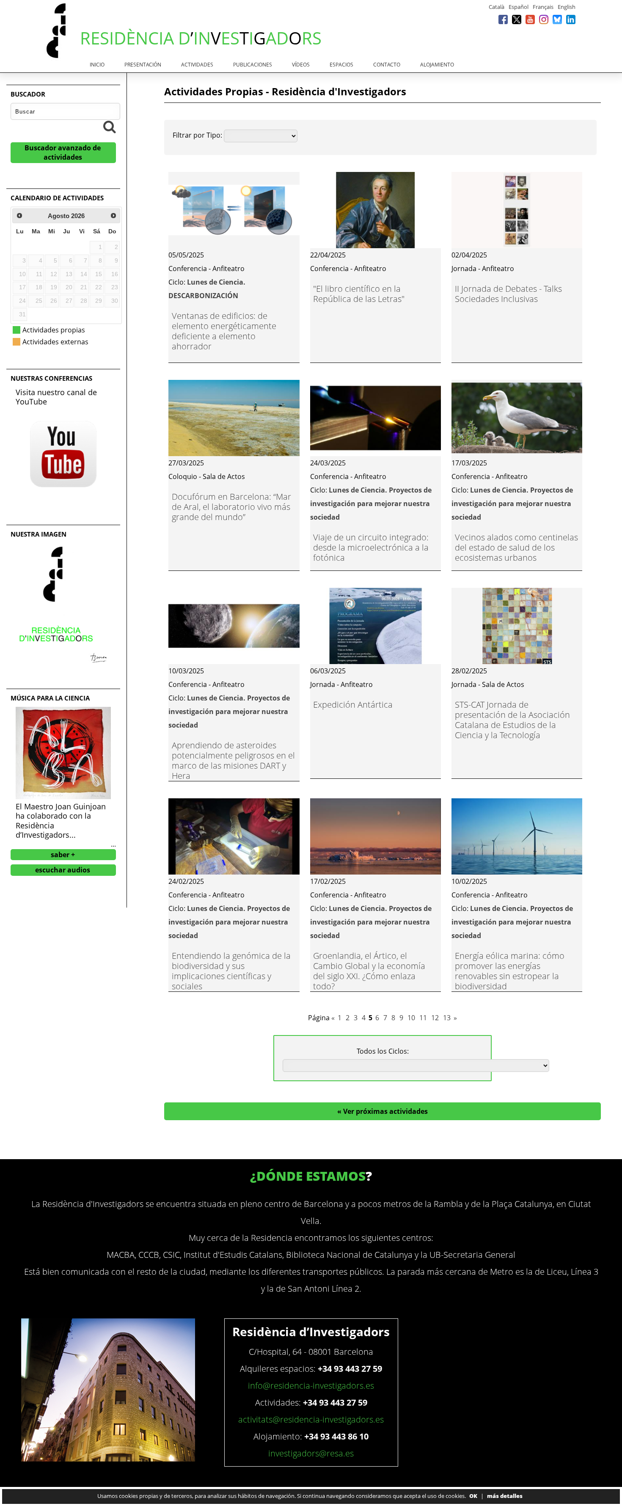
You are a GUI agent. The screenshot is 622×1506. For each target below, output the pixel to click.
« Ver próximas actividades (382, 1111)
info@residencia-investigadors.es (311, 1385)
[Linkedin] (570, 19)
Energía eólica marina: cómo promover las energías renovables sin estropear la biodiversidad (509, 971)
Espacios (341, 64)
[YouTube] (530, 19)
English (566, 7)
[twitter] (516, 19)
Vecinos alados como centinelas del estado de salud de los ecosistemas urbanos (516, 547)
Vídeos (301, 64)
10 (411, 1017)
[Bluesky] (557, 19)
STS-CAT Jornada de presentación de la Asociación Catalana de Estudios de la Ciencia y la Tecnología (512, 720)
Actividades (197, 64)
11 (423, 1017)
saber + (63, 854)
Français (543, 7)
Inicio (97, 64)
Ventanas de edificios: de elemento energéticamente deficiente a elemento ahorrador (224, 331)
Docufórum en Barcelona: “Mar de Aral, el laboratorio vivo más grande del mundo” (231, 507)
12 (435, 1017)
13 (447, 1017)
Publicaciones (252, 64)
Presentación (142, 64)
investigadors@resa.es (311, 1453)
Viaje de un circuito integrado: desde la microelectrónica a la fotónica (371, 547)
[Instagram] (543, 19)
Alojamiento (437, 64)
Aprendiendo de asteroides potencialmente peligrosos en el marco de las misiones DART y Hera (233, 760)
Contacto (386, 64)
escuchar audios (62, 870)
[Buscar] (109, 126)
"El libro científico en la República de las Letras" (359, 294)
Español (518, 7)
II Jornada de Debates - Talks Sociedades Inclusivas (508, 294)
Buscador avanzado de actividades (63, 152)
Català (496, 7)
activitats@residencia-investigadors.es (311, 1419)
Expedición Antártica (353, 704)
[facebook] (503, 19)
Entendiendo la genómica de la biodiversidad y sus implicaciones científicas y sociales (231, 971)
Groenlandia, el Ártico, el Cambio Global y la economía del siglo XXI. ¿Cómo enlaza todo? (369, 971)
